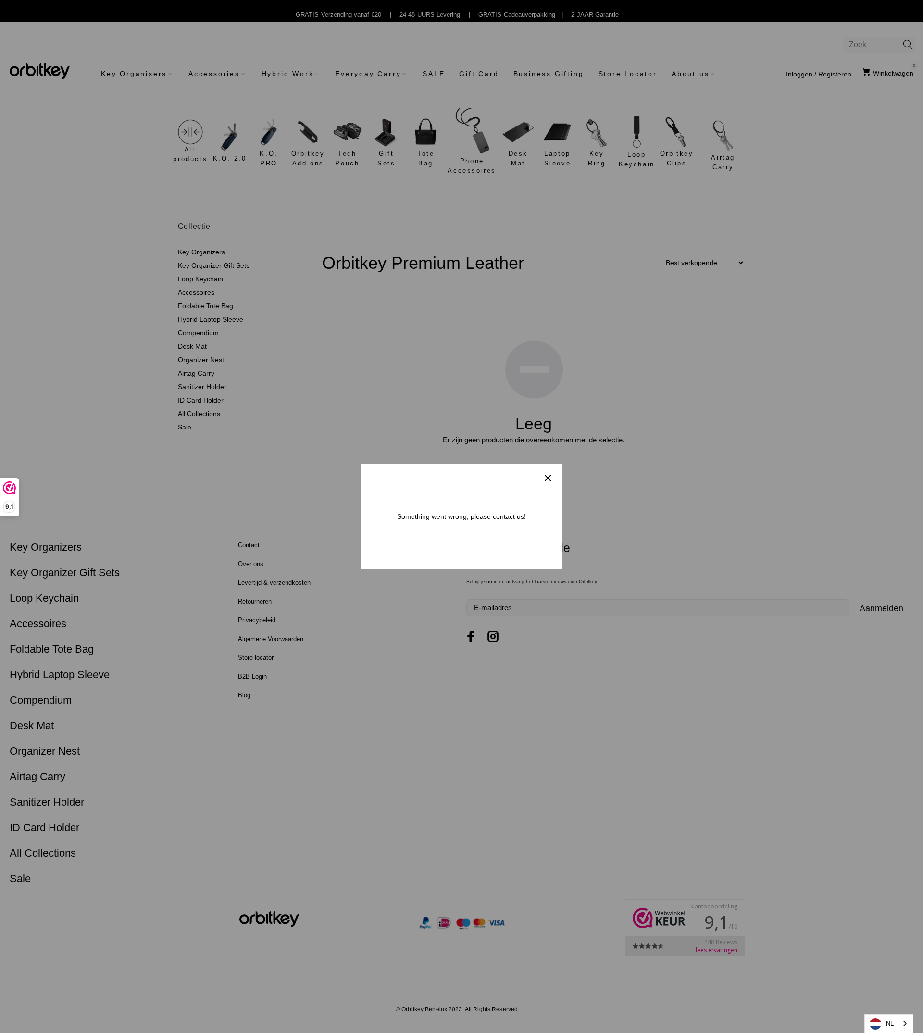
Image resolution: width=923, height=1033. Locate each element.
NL (890, 1023)
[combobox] (888, 1023)
